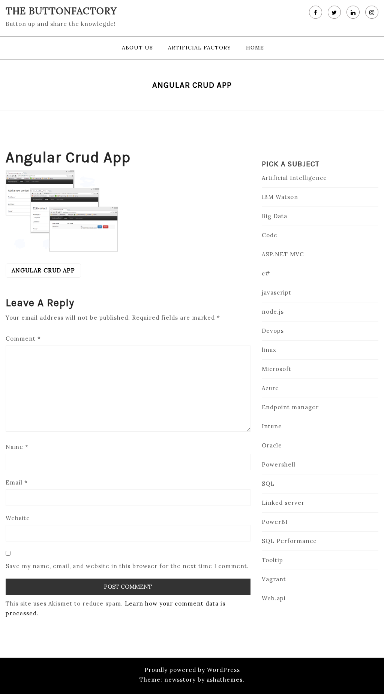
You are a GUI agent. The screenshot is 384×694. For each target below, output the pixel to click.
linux (269, 349)
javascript (276, 292)
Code (270, 235)
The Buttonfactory (61, 11)
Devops (273, 330)
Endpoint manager (290, 407)
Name (17, 446)
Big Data (274, 216)
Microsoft (276, 368)
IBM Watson (280, 196)
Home (255, 47)
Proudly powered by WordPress (192, 669)
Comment (23, 338)
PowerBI (275, 521)
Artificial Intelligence (294, 177)
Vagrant (274, 579)
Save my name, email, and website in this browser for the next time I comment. (127, 566)
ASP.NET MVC (283, 254)
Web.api (274, 598)
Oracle (272, 445)
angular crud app (43, 270)
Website (18, 518)
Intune (272, 426)
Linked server (283, 502)
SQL (268, 483)
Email (17, 482)
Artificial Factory (199, 47)
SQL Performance (289, 540)
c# (266, 273)
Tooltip (272, 560)
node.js (273, 311)
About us (137, 47)
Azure (270, 388)
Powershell (279, 464)
